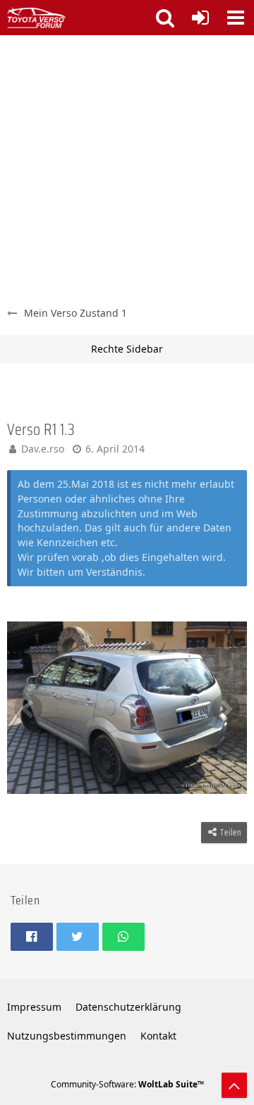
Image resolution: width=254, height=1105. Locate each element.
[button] (236, 18)
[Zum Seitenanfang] (234, 1085)
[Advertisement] (127, 169)
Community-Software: (127, 1084)
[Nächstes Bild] (226, 708)
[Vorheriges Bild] (28, 708)
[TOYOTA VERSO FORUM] (36, 18)
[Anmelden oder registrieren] (200, 18)
